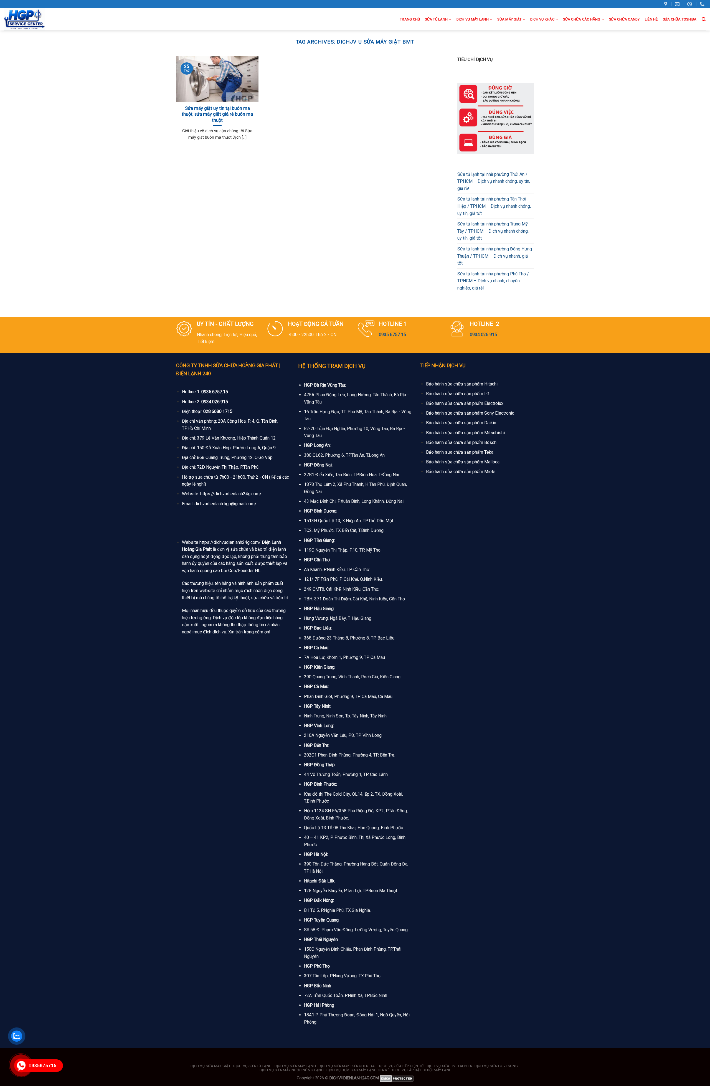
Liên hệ (651, 19)
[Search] (704, 19)
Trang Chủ (410, 19)
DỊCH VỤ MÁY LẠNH (473, 19)
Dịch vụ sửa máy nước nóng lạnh (292, 1070)
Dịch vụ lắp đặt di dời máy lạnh (422, 1070)
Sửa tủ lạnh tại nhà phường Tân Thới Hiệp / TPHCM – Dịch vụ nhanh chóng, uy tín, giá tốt (494, 206)
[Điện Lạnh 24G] (33, 19)
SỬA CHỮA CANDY (624, 19)
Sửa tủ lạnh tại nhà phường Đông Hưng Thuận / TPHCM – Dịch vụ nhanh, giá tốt (494, 256)
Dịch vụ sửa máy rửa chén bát (347, 1066)
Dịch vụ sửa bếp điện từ (401, 1066)
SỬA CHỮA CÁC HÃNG (581, 19)
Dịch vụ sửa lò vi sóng (496, 1066)
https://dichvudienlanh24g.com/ (231, 493)
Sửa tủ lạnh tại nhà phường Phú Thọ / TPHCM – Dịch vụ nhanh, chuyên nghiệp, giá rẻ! (493, 281)
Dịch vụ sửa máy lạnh (295, 1066)
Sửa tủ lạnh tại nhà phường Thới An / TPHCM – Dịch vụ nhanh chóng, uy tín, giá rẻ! (493, 181)
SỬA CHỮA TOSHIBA (680, 19)
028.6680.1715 (217, 411)
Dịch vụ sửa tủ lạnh (252, 1066)
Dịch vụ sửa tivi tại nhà (449, 1066)
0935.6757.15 (214, 391)
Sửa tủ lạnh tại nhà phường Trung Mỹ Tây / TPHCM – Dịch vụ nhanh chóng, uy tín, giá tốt (493, 231)
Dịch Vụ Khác (542, 19)
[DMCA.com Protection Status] (397, 1078)
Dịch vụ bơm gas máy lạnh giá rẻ (357, 1070)
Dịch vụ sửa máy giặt (210, 1066)
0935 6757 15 (392, 334)
